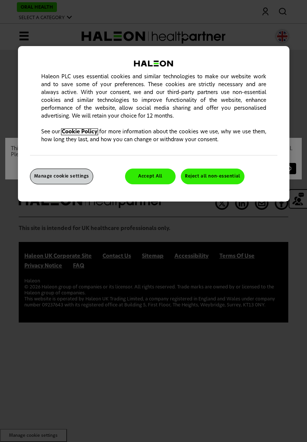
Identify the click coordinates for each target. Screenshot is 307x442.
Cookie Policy (80, 131)
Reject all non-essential (212, 176)
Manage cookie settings (61, 176)
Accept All (150, 176)
